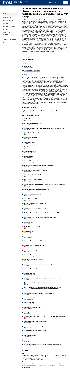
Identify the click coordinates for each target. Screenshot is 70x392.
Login (65, 2)
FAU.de (50, 2)
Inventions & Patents (9, 26)
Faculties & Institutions (9, 39)
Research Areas (7, 43)
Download (28, 367)
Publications (6, 14)
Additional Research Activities (9, 33)
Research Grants (8, 20)
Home (4, 9)
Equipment (6, 23)
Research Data (7, 17)
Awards (5, 30)
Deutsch (57, 2)
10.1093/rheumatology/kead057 (32, 70)
